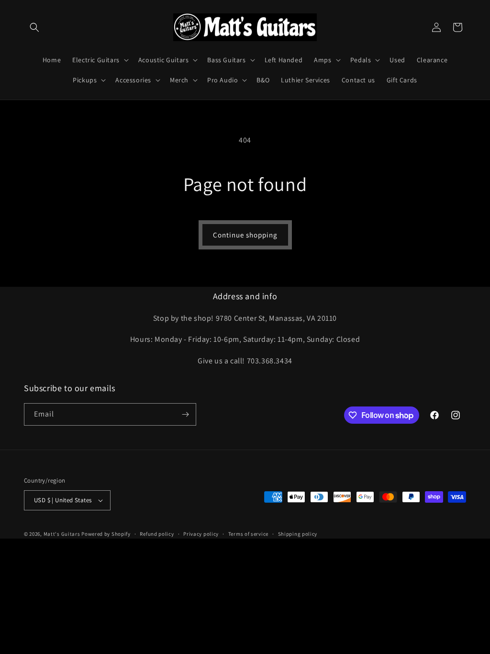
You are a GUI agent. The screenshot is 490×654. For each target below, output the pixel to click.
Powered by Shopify (106, 533)
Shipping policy (298, 533)
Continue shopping (245, 234)
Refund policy (157, 533)
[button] (34, 27)
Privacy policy (201, 533)
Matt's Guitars (62, 533)
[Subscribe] (185, 414)
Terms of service (248, 533)
